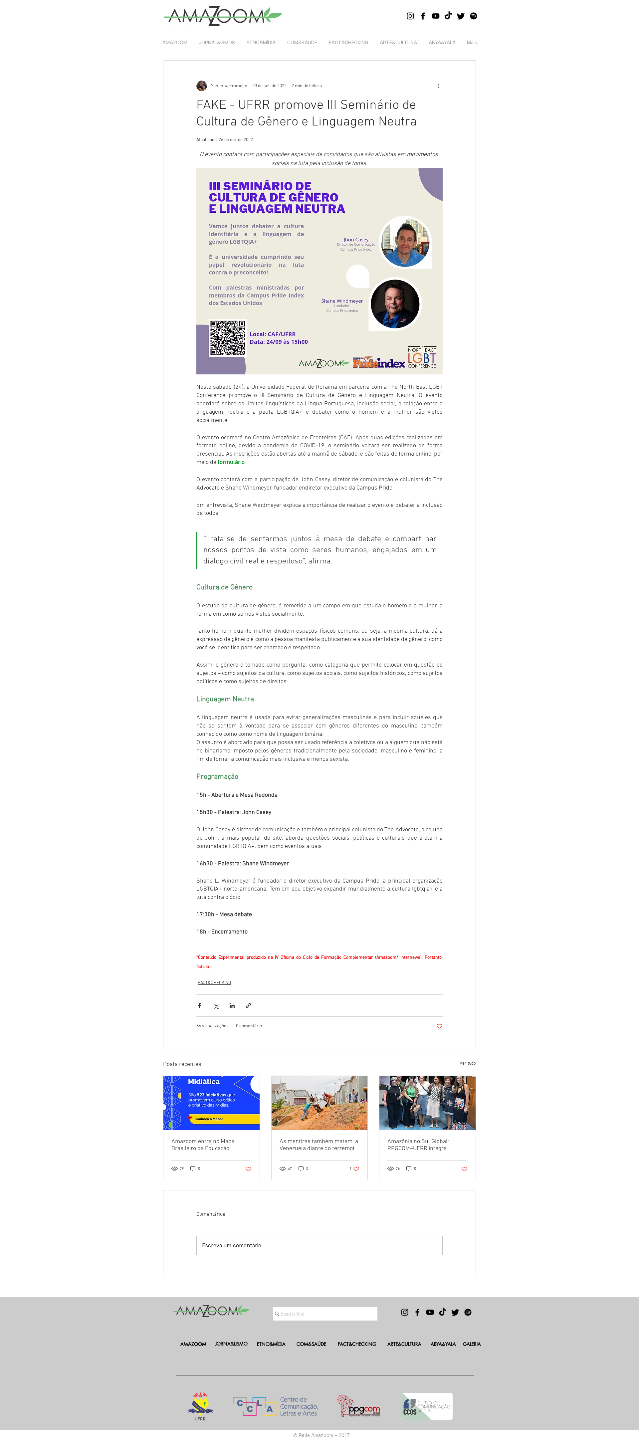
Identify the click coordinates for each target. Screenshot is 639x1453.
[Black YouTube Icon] (435, 16)
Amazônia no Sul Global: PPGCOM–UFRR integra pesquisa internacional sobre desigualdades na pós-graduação (424, 1145)
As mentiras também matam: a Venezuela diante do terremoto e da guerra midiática (319, 1145)
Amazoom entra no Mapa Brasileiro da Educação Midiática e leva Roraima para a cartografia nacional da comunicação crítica (210, 1145)
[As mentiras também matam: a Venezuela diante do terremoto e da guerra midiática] (320, 1103)
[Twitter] (461, 16)
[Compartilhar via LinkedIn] (232, 1005)
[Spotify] (473, 16)
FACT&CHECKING (214, 983)
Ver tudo (468, 1063)
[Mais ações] (439, 86)
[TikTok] (448, 16)
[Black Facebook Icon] (423, 16)
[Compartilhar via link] (248, 1005)
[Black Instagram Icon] (410, 16)
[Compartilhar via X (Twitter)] (216, 1005)
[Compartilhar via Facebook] (199, 1005)
